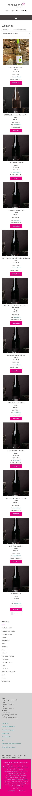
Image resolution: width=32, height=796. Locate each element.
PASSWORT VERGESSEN (8, 672)
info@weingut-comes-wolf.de (10, 700)
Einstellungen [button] (11, 790)
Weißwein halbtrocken (8, 631)
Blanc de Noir (6, 640)
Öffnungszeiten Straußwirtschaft (11, 743)
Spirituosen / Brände (8, 656)
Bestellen (16, 83)
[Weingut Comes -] (16, 5)
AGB (3, 740)
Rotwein (4, 637)
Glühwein (4, 653)
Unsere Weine (6, 681)
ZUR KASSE (5, 668)
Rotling (4, 643)
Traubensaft (5, 659)
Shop (3, 675)
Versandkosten (17, 77)
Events (4, 678)
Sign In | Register (10, 10)
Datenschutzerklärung (8, 726)
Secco (3, 650)
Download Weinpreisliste (9, 747)
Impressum (5, 723)
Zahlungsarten (6, 733)
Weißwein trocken (7, 634)
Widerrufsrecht (6, 737)
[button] (16, 17)
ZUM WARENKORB (7, 662)
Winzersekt (5, 647)
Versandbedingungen (8, 730)
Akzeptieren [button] (22, 790)
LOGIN (4, 665)
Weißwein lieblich (7, 628)
